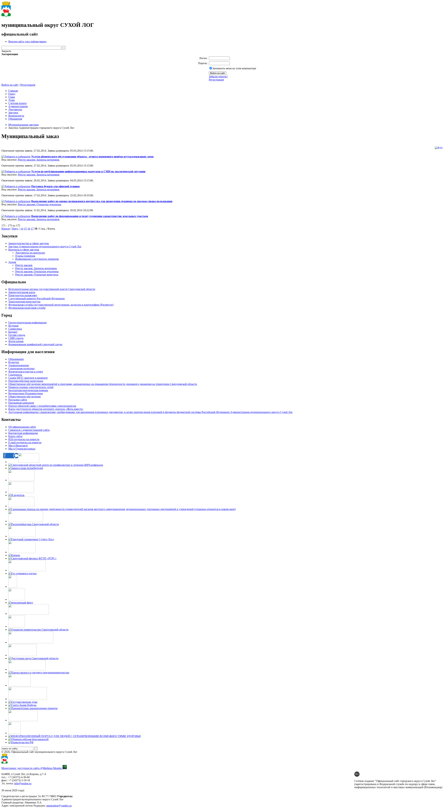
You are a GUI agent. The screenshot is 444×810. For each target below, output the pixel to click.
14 (21, 228)
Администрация (18, 106)
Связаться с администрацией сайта (29, 429)
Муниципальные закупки (23, 124)
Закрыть (6, 51)
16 (28, 228)
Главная (13, 90)
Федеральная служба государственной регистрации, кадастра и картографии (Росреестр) (60, 304)
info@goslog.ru (22, 783)
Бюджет (13, 331)
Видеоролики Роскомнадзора (25, 393)
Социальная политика (21, 368)
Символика (15, 328)
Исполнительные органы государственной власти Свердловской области (51, 289)
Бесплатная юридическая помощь (28, 390)
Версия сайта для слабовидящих (27, 41)
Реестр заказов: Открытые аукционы (39, 204)
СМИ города (15, 338)
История (13, 325)
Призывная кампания (21, 402)
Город (11, 93)
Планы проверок (25, 255)
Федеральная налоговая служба (26, 307)
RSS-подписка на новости (23, 439)
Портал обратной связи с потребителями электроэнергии (42, 405)
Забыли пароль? (218, 76)
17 (32, 228)
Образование (16, 359)
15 (25, 228)
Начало (5, 228)
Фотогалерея (15, 341)
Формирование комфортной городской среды (35, 344)
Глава (11, 96)
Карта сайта (15, 436)
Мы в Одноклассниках (21, 448)
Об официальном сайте (22, 426)
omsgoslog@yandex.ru (59, 805)
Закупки (13, 112)
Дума (11, 100)
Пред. (15, 228)
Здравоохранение (18, 365)
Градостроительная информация (27, 322)
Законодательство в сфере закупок (28, 243)
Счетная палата (17, 103)
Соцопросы (15, 374)
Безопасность (16, 115)
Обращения (15, 118)
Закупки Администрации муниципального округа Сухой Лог (45, 246)
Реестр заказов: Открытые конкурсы (36, 274)
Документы (15, 109)
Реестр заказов (23, 265)
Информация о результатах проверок (37, 258)
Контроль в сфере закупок (23, 249)
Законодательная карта (21, 292)
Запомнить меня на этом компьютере (234, 68)
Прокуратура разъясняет (22, 295)
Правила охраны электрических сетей (30, 387)
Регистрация (216, 79)
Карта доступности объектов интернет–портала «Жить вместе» (45, 409)
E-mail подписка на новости (24, 442)
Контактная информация (23, 433)
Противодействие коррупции (25, 380)
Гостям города (16, 335)
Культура (13, 362)
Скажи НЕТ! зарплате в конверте (28, 377)
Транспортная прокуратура (24, 301)
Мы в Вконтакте (18, 445)
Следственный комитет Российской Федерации (36, 298)
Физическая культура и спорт (25, 371)
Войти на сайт (9, 84)
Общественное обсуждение (24, 396)
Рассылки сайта (17, 399)
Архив (12, 262)
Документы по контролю (30, 252)
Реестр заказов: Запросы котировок (38, 159)
